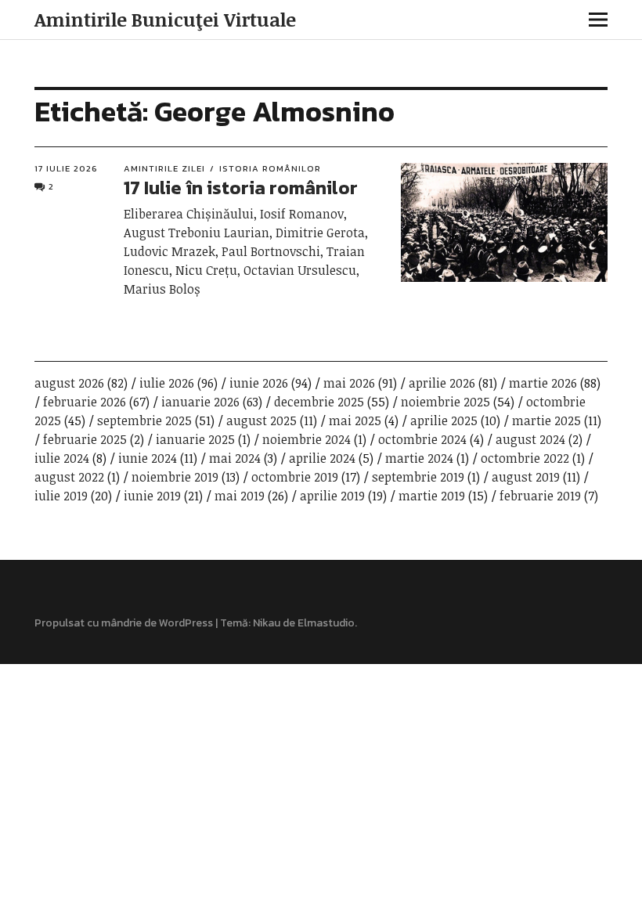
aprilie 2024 (322, 458)
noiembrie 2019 (175, 476)
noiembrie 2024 (306, 439)
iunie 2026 (258, 383)
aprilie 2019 (332, 495)
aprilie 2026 (442, 383)
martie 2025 (546, 420)
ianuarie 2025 (195, 439)
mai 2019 (240, 495)
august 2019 (526, 476)
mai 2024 (235, 458)
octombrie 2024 (422, 439)
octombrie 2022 (525, 458)
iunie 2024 (147, 458)
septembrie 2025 (144, 420)
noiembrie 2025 (445, 401)
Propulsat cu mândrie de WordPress (123, 623)
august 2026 (69, 383)
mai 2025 (355, 420)
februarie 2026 (84, 401)
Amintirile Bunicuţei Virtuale (165, 19)
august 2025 (261, 420)
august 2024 (530, 439)
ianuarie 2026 (200, 401)
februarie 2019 (540, 495)
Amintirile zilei (164, 168)
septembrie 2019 (418, 476)
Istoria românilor (270, 168)
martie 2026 (543, 383)
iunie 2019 (152, 495)
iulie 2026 (166, 383)
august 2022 (69, 476)
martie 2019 (432, 495)
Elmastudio (326, 623)
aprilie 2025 (444, 420)
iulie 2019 (61, 495)
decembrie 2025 (319, 401)
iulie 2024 (61, 458)
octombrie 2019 (294, 476)
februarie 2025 (85, 439)
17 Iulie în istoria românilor (241, 187)
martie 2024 (419, 458)
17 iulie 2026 (66, 168)
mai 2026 (349, 383)
